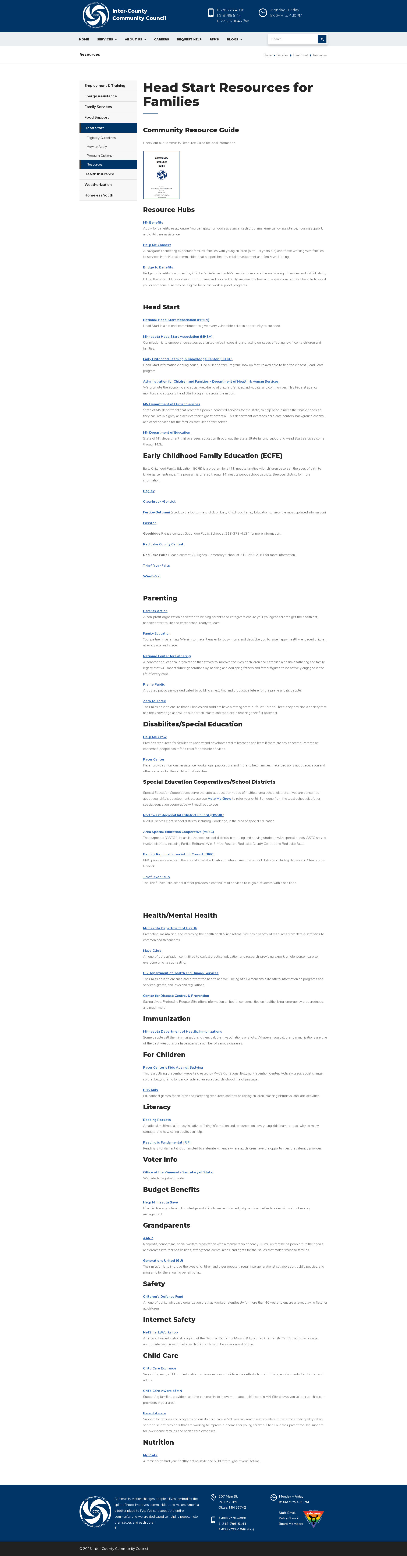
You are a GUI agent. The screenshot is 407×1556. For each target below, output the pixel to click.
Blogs (234, 39)
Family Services (98, 107)
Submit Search (322, 39)
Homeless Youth (99, 195)
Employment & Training (105, 86)
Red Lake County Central (163, 544)
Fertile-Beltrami (156, 512)
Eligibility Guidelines (101, 138)
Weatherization (98, 185)
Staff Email (287, 1512)
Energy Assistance (101, 96)
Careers (161, 39)
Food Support (97, 117)
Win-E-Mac (152, 576)
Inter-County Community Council (139, 14)
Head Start (300, 55)
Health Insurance (99, 174)
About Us (135, 39)
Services (107, 39)
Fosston (149, 523)
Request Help (189, 39)
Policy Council (289, 1518)
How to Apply (97, 147)
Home (84, 39)
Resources (94, 164)
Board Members (291, 1523)
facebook (142, 1528)
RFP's (214, 39)
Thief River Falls (156, 565)
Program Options (99, 156)
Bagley (149, 491)
